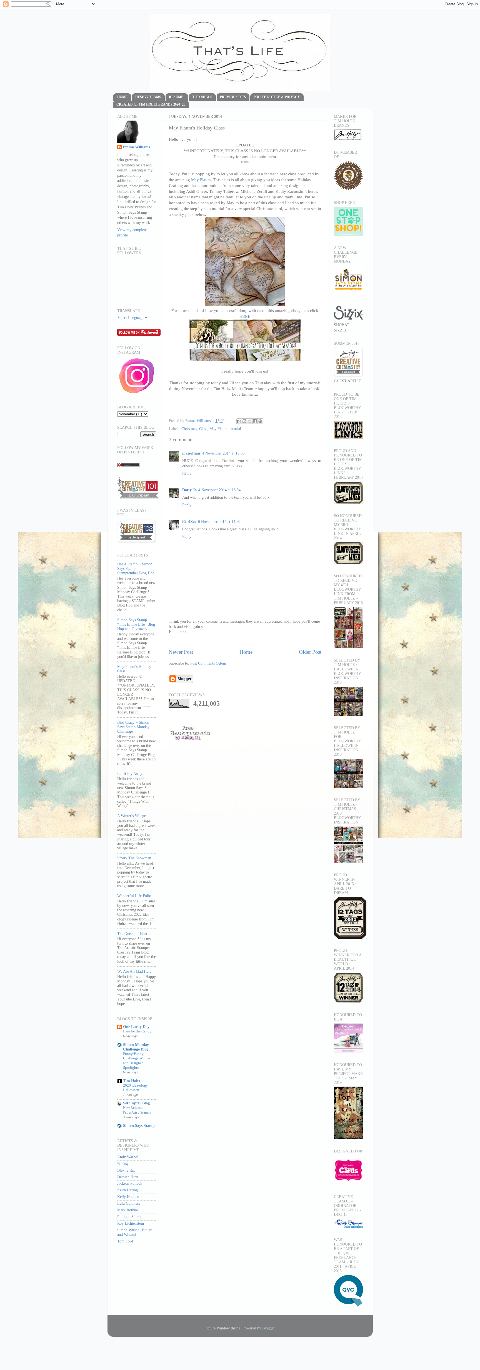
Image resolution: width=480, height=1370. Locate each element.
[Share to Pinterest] (260, 421)
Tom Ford (125, 1241)
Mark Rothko (127, 1210)
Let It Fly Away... (131, 774)
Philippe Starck (129, 1217)
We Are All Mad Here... (136, 971)
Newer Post (181, 652)
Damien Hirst (127, 1177)
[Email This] (239, 421)
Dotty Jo (189, 490)
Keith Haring (127, 1190)
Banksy (123, 1164)
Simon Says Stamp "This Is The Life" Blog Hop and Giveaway (136, 624)
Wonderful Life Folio (134, 896)
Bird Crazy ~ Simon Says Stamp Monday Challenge (133, 726)
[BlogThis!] (244, 421)
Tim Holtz (131, 1081)
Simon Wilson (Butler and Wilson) (134, 1232)
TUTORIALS (202, 97)
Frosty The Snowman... (135, 858)
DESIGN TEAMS (148, 97)
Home (245, 652)
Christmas (189, 429)
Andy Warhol (127, 1157)
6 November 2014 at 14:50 (219, 522)
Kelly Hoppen (128, 1197)
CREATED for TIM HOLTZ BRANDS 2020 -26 (150, 104)
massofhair (191, 453)
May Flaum (201, 180)
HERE (244, 316)
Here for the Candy (137, 1031)
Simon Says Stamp (139, 1126)
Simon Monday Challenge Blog (136, 1047)
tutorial (235, 429)
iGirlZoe (189, 522)
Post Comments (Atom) (209, 663)
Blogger (268, 1328)
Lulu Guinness (128, 1203)
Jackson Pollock (129, 1183)
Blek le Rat (126, 1170)
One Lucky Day (136, 1027)
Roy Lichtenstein (130, 1223)
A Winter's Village (131, 816)
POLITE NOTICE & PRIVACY (277, 97)
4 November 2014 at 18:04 (219, 490)
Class (203, 429)
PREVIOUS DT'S (233, 97)
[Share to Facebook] (255, 421)
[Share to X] (249, 421)
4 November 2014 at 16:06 (223, 453)
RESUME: (176, 97)
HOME (122, 97)
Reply (186, 473)
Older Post (310, 652)
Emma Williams (198, 421)
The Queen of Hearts (133, 934)
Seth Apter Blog (136, 1103)
